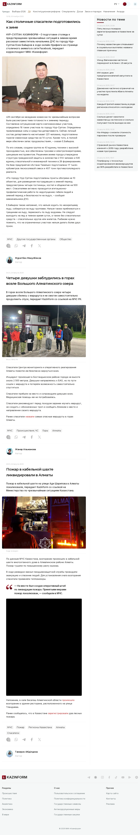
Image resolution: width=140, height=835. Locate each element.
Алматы (56, 430)
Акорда (120, 11)
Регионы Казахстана (40, 727)
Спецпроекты (68, 11)
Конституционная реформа (46, 11)
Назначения (109, 11)
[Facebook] (32, 246)
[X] (39, 246)
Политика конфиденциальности (69, 798)
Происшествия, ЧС (27, 430)
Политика (6, 798)
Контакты (111, 798)
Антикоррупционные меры (67, 809)
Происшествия (9, 793)
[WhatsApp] (16, 246)
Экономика (7, 809)
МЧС (9, 239)
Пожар (20, 727)
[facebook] (109, 777)
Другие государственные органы (36, 239)
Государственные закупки (67, 814)
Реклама (110, 804)
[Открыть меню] (135, 4)
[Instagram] (8, 246)
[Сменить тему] (126, 4)
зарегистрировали (58, 713)
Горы (45, 430)
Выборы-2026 (19, 11)
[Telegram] (24, 246)
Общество (65, 239)
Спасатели (13, 733)
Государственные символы (67, 804)
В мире (5, 814)
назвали (29, 416)
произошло (68, 700)
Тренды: (6, 11)
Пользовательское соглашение (69, 793)
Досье (80, 11)
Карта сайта (112, 793)
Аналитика (7, 804)
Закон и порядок (93, 11)
